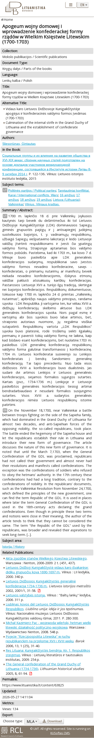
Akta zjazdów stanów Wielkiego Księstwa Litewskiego (46, 558)
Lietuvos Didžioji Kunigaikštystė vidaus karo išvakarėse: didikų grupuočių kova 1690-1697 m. (47, 569)
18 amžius (27, 199)
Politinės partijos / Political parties (32, 190)
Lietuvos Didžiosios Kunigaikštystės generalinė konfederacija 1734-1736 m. (41, 583)
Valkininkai (15, 204)
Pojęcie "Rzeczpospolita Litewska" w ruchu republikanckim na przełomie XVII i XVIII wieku (40, 638)
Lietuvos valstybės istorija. (25, 595)
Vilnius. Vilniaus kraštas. (42, 204)
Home (8, 19)
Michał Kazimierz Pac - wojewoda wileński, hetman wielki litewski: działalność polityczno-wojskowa (48, 625)
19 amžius (44, 199)
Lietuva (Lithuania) (66, 199)
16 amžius (67, 195)
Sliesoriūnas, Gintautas (19, 143)
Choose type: (13, 721)
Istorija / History (13, 546)
